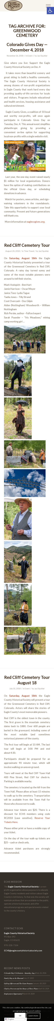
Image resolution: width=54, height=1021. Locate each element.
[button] (50, 10)
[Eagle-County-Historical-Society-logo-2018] (22, 5)
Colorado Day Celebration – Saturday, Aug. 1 (20, 973)
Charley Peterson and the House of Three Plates (21, 988)
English (10, 1019)
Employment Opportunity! (13, 993)
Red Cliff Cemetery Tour (27, 245)
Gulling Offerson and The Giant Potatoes (18, 983)
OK (20, 1016)
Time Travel (29, 251)
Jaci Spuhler (42, 55)
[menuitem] (46, 5)
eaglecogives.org (36, 221)
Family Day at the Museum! (14, 978)
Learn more (33, 1016)
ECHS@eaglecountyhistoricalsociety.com (23, 950)
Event (30, 55)
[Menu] (46, 5)
